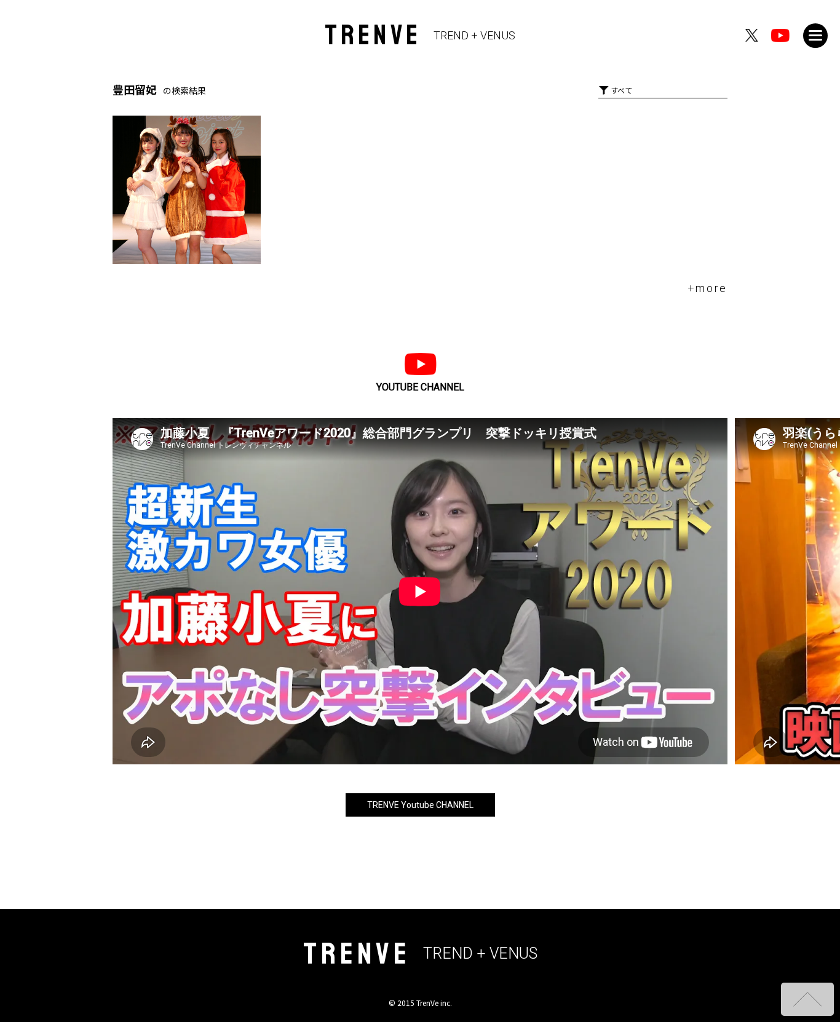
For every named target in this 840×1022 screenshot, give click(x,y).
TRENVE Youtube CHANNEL (420, 805)
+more (707, 288)
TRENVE (420, 35)
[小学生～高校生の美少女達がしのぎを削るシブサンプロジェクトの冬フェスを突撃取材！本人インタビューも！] (187, 190)
